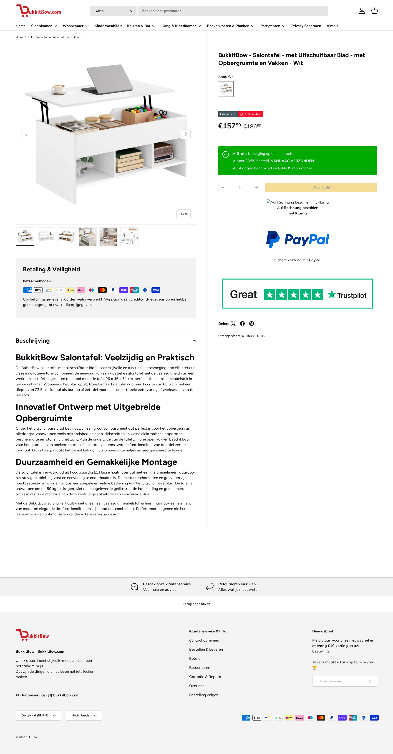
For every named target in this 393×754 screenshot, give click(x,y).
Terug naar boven (196, 604)
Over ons (196, 685)
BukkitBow (32, 737)
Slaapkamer (41, 25)
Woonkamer (73, 25)
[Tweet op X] (233, 323)
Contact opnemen (204, 640)
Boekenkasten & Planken (228, 25)
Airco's (332, 25)
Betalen (195, 658)
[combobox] (209, 11)
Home (21, 25)
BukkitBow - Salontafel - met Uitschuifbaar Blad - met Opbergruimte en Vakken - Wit (55, 37)
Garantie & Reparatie (207, 676)
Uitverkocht (321, 187)
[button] (375, 11)
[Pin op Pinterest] (251, 323)
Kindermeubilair (108, 25)
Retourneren (199, 667)
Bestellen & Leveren (206, 649)
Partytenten (270, 25)
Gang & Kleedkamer (178, 25)
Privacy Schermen (306, 25)
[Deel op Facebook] (242, 323)
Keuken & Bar (138, 25)
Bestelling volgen (203, 695)
